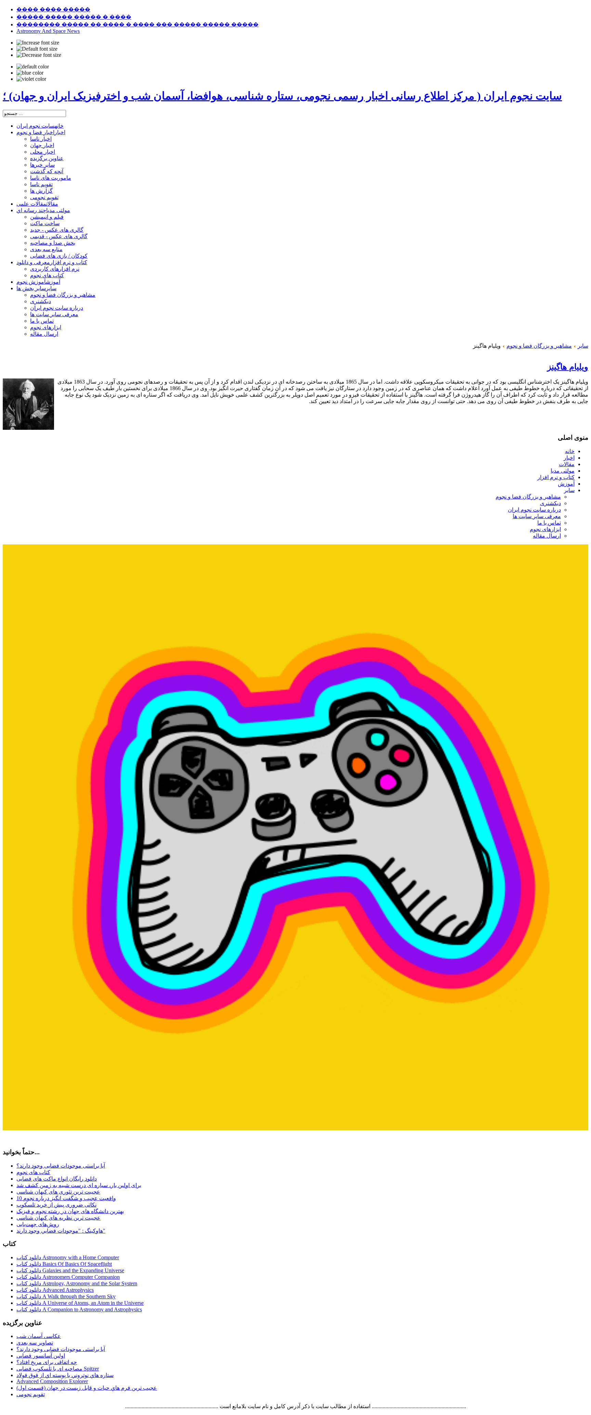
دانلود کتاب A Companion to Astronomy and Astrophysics (79, 1309)
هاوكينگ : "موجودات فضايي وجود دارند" (60, 1231)
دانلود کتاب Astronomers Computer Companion (68, 1277)
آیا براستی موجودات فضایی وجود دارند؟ (60, 1166)
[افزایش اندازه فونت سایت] (37, 43)
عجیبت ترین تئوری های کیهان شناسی (58, 1192)
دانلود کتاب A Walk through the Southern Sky (66, 1296)
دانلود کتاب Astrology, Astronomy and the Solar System (76, 1283)
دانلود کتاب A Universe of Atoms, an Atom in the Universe (80, 1303)
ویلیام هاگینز (567, 366)
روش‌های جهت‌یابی (37, 1224)
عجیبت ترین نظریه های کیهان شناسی (58, 1218)
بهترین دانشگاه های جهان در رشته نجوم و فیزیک (70, 1211)
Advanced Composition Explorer (52, 1381)
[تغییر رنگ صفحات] (32, 67)
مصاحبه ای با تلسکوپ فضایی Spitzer (57, 1369)
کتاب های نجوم (33, 1172)
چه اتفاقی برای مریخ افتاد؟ (46, 1362)
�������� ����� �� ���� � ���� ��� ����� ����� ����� (137, 24)
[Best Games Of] (295, 1128)
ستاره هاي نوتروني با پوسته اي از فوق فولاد (65, 1375)
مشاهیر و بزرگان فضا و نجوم (539, 346)
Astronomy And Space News (48, 31)
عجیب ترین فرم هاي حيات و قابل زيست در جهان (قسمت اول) (86, 1388)
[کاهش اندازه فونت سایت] (38, 55)
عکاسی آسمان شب (38, 1336)
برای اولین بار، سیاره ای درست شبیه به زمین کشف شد (78, 1185)
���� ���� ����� (53, 9)
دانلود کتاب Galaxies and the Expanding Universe (70, 1270)
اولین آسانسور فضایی (40, 1356)
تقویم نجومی (30, 1394)
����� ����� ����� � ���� (73, 17)
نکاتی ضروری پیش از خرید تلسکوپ (56, 1205)
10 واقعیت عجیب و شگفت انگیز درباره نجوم (66, 1198)
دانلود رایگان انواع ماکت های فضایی (56, 1179)
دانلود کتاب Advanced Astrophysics (55, 1290)
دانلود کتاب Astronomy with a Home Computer (67, 1257)
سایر (583, 346)
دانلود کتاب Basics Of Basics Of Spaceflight (64, 1264)
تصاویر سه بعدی (34, 1343)
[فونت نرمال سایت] (36, 49)
